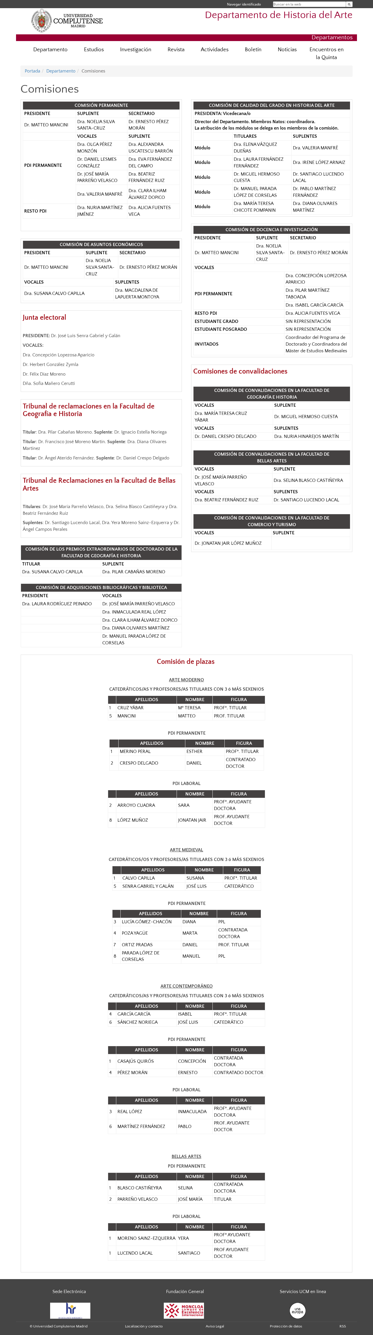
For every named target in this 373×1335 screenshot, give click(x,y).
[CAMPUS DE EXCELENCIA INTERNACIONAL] (184, 1310)
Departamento (50, 50)
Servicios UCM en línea (303, 1291)
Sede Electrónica (69, 1291)
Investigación (135, 50)
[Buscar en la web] (349, 4)
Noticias (287, 50)
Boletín (253, 50)
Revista (176, 50)
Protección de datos (286, 1326)
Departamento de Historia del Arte (279, 15)
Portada (32, 71)
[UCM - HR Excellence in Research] (70, 1310)
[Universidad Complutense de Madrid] (67, 20)
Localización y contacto (144, 1326)
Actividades (214, 50)
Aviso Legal (215, 1326)
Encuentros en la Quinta (326, 54)
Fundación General (185, 1291)
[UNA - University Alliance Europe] (298, 1310)
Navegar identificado (244, 4)
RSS (342, 1326)
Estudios (94, 50)
